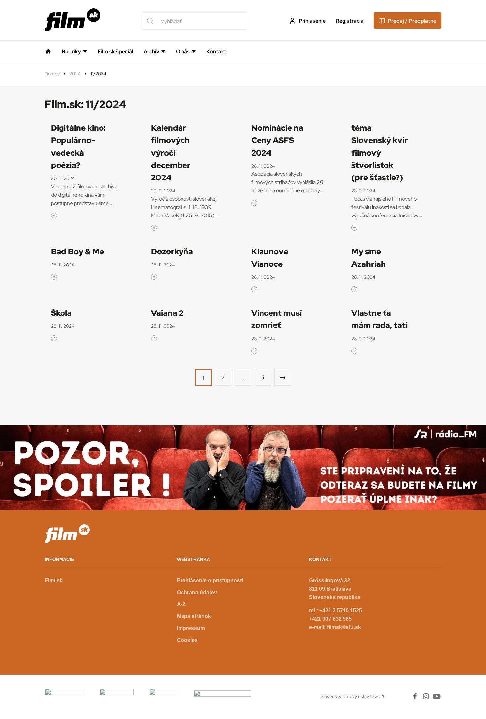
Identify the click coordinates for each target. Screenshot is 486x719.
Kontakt (216, 51)
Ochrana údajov (197, 592)
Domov (52, 74)
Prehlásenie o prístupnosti (210, 580)
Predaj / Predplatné (412, 20)
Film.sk (53, 580)
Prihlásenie (312, 20)
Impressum (191, 628)
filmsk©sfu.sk (344, 627)
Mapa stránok (194, 616)
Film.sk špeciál (115, 51)
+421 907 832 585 (330, 619)
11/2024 (98, 74)
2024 (75, 74)
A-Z (181, 604)
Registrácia (350, 20)
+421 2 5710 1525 (340, 610)
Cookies (187, 640)
